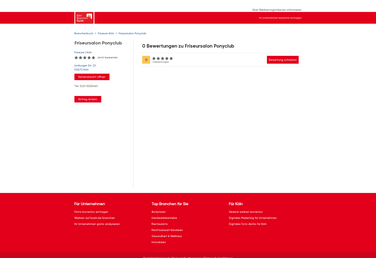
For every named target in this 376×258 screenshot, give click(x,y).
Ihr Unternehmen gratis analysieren (97, 223)
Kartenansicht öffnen (92, 76)
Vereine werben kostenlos (246, 211)
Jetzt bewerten (107, 57)
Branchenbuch (83, 33)
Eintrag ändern (87, 99)
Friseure (79, 52)
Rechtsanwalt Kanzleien (167, 230)
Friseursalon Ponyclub (132, 33)
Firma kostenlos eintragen (91, 211)
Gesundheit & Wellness (167, 236)
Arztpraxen (159, 211)
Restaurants (160, 223)
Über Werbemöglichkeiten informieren (277, 9)
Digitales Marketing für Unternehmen (253, 217)
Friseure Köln (106, 33)
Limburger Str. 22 (85, 67)
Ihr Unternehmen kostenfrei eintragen (280, 17)
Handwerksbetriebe (164, 217)
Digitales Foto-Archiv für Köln (248, 223)
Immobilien (159, 242)
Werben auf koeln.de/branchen (94, 217)
